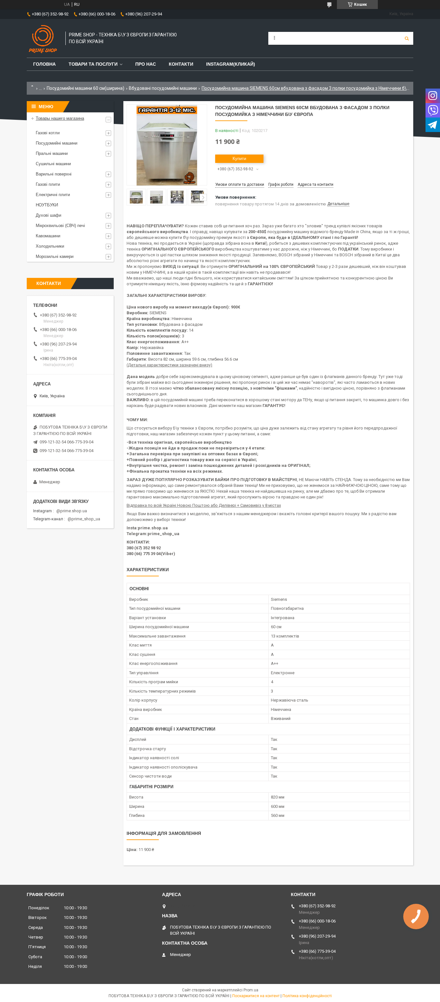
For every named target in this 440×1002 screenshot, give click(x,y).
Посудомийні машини (56, 143)
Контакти (181, 64)
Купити (239, 158)
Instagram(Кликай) (230, 64)
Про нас (145, 64)
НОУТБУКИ (47, 205)
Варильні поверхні (54, 174)
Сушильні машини (53, 163)
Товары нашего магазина (60, 118)
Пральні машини (52, 153)
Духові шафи (48, 215)
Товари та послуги (93, 64)
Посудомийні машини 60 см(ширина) (85, 88)
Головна (44, 64)
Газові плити (48, 184)
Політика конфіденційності (307, 996)
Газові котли (48, 132)
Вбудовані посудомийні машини (163, 88)
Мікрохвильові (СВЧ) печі (60, 225)
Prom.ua (251, 990)
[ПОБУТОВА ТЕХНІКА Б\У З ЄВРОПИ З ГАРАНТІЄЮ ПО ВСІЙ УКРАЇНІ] (43, 38)
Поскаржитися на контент (256, 996)
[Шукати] (406, 38)
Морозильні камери (54, 256)
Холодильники (50, 246)
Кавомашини (48, 235)
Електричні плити (53, 194)
